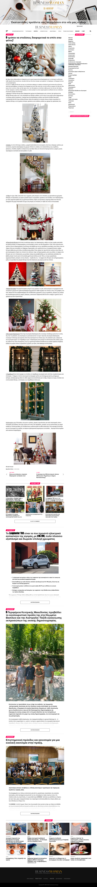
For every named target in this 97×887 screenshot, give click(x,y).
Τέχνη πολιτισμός (68, 31)
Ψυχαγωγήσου (72, 106)
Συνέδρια (70, 92)
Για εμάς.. (45, 878)
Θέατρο (70, 73)
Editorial (70, 37)
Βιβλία (70, 51)
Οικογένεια (53, 31)
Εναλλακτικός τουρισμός (74, 62)
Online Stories (71, 44)
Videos (70, 46)
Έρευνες (70, 70)
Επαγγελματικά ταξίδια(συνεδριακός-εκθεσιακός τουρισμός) (78, 64)
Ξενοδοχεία (71, 78)
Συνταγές (70, 95)
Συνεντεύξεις (43, 31)
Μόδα (69, 76)
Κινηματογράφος (72, 75)
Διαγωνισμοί (71, 55)
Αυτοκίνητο (71, 49)
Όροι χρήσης (30, 878)
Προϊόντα (70, 88)
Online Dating (71, 43)
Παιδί (69, 83)
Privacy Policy (38, 878)
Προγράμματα (71, 87)
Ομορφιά (70, 82)
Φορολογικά (71, 104)
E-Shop (83, 31)
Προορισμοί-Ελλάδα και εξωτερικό (77, 90)
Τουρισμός (28, 31)
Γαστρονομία (71, 53)
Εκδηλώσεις (71, 60)
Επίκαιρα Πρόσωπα (73, 66)
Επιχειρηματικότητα (17, 31)
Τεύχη (69, 97)
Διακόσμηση (71, 56)
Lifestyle (36, 31)
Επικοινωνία (67, 878)
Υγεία (59, 31)
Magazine (77, 31)
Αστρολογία (71, 48)
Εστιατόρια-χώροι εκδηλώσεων (76, 71)
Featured (17, 469)
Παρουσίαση (71, 85)
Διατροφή (70, 58)
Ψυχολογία (71, 107)
